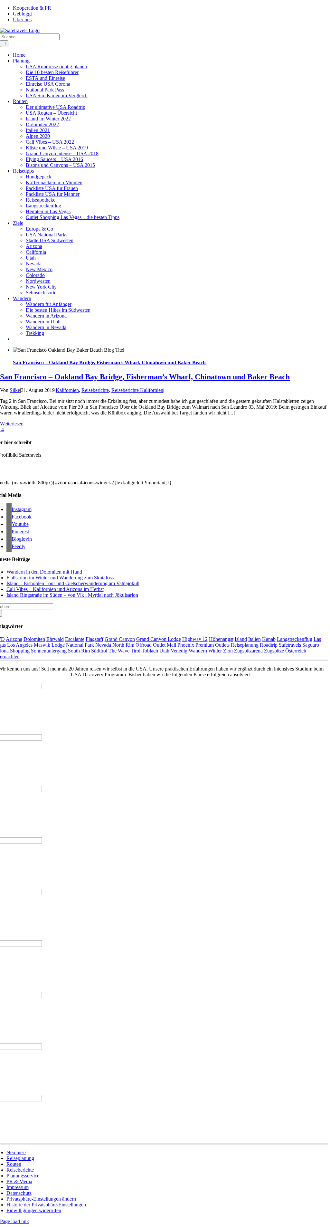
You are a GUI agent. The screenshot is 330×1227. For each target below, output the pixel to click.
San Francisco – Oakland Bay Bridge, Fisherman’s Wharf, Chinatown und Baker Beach (109, 362)
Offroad (144, 645)
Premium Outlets (212, 645)
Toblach (150, 650)
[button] (41, 1199)
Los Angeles (20, 645)
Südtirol (99, 650)
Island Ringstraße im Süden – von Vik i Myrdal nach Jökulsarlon (72, 595)
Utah (164, 650)
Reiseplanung (245, 645)
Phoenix (185, 645)
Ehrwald (55, 639)
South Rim (79, 650)
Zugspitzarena (248, 650)
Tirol (135, 650)
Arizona (14, 639)
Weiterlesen (12, 423)
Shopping (20, 650)
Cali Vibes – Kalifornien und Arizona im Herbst (55, 589)
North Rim (123, 645)
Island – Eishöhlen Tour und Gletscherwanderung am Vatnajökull (72, 583)
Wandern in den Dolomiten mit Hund (44, 572)
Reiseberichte (95, 390)
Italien (254, 639)
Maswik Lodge (49, 645)
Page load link (14, 1221)
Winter (215, 650)
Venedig (179, 650)
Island (241, 639)
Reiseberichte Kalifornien (137, 390)
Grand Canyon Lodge (158, 639)
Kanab (269, 639)
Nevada (103, 645)
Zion (228, 650)
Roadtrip (269, 645)
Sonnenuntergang (49, 650)
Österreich (295, 650)
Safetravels (290, 645)
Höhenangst (221, 639)
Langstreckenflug (294, 639)
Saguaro (310, 645)
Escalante (74, 639)
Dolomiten (34, 639)
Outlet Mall (164, 645)
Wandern (198, 650)
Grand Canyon (120, 639)
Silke (15, 390)
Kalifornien (67, 390)
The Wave (118, 650)
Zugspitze (274, 650)
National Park (80, 645)
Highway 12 (195, 639)
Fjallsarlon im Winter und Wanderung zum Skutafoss (60, 577)
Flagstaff (94, 639)
